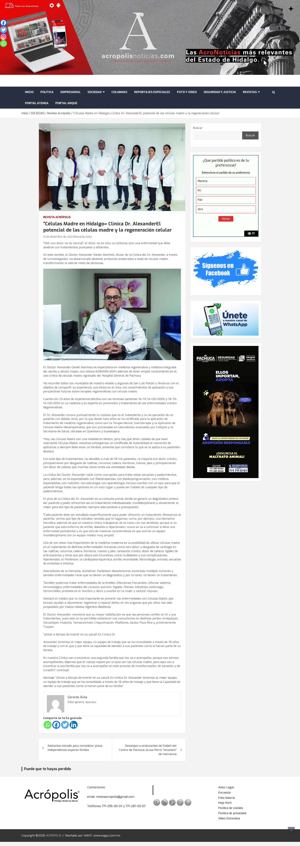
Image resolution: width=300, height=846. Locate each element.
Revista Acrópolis (57, 217)
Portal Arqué (66, 103)
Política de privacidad (232, 813)
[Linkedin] (74, 725)
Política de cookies (230, 808)
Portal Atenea (36, 103)
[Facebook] (56, 725)
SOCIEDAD (95, 92)
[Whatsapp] (48, 725)
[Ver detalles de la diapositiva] (226, 412)
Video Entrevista (229, 818)
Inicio (29, 92)
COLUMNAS (119, 92)
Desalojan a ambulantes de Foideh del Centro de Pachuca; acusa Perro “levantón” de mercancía (148, 750)
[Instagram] (3, 36)
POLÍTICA (46, 92)
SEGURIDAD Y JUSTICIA (220, 92)
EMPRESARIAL (70, 92)
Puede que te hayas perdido (47, 768)
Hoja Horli (225, 803)
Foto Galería (226, 798)
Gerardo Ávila (83, 237)
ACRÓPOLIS (53, 836)
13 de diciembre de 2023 (58, 237)
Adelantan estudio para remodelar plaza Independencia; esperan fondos (75, 748)
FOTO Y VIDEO (187, 92)
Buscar (197, 128)
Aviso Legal (226, 787)
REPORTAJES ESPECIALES (152, 92)
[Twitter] (65, 725)
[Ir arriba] (291, 830)
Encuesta (224, 793)
